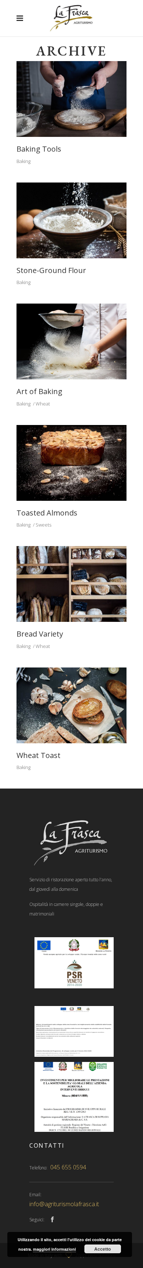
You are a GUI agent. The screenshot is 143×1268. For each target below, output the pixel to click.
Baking (23, 161)
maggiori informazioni (54, 1249)
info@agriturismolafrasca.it (64, 1204)
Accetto (102, 1249)
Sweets (43, 524)
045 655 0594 (68, 1167)
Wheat (43, 403)
